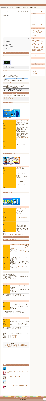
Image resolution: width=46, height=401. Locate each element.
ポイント (33, 44)
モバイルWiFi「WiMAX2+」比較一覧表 (9, 46)
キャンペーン (12, 268)
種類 (35, 49)
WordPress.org (35, 73)
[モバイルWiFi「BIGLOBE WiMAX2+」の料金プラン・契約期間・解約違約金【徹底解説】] (4, 383)
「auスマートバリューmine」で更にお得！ (21, 267)
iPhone (33, 40)
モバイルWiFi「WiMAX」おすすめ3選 (8, 42)
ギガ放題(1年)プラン (18, 167)
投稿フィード (35, 71)
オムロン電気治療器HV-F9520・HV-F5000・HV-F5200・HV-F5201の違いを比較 (38, 33)
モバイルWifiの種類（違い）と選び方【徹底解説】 (11, 346)
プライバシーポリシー (29, 397)
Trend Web (4, 2)
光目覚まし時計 (40, 46)
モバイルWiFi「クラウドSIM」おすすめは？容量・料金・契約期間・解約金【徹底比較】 (16, 345)
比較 (33, 49)
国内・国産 (37, 47)
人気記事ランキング (23, 4)
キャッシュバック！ (18, 184)
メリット (40, 44)
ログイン (34, 70)
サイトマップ (22, 397)
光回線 (36, 46)
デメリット (6, 40)
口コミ (34, 47)
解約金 (36, 50)
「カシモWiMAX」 (27, 244)
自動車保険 (38, 49)
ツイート (4, 360)
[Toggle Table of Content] (28, 38)
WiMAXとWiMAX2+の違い (8, 41)
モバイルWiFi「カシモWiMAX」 (8, 44)
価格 (33, 46)
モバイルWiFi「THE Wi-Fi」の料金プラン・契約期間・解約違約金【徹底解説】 (17, 385)
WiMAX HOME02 (24, 217)
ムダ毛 (37, 44)
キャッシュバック (35, 41)
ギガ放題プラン (18, 120)
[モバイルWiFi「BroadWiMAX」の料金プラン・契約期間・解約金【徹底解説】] (4, 369)
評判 (38, 50)
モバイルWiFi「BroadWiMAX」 (8, 97)
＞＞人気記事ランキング (35, 35)
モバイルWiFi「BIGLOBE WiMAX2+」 (8, 98)
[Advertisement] (16, 31)
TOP (4, 7)
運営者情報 (16, 397)
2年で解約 (7, 48)
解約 (33, 50)
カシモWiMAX (5, 205)
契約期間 (42, 47)
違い (40, 50)
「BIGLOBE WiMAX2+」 (21, 244)
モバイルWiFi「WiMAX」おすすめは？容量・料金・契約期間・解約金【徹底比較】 (15, 344)
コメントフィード (35, 72)
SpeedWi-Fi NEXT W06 (19, 217)
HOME (8, 4)
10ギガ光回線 (37, 4)
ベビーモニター (40, 43)
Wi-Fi (8, 15)
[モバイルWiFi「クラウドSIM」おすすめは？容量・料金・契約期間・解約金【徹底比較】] (4, 374)
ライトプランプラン (25, 120)
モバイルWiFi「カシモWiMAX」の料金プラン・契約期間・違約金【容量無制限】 (13, 234)
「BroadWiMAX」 (12, 244)
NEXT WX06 (17, 176)
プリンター (35, 43)
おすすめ (36, 40)
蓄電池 (42, 49)
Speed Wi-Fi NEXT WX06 (19, 137)
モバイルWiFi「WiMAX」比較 (7, 45)
